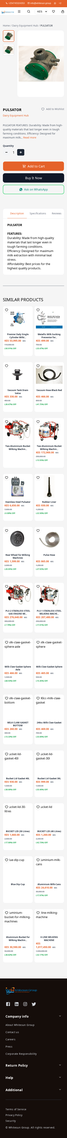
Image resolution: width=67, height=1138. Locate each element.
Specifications (38, 213)
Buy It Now (33, 178)
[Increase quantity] (20, 152)
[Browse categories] (19, 11)
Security (11, 1120)
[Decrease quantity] (6, 152)
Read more (29, 137)
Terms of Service (16, 1109)
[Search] (28, 11)
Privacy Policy (14, 1115)
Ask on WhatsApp (36, 189)
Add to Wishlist (55, 109)
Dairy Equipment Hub (25, 25)
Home (6, 25)
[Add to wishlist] (6, 310)
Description (17, 213)
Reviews (56, 213)
